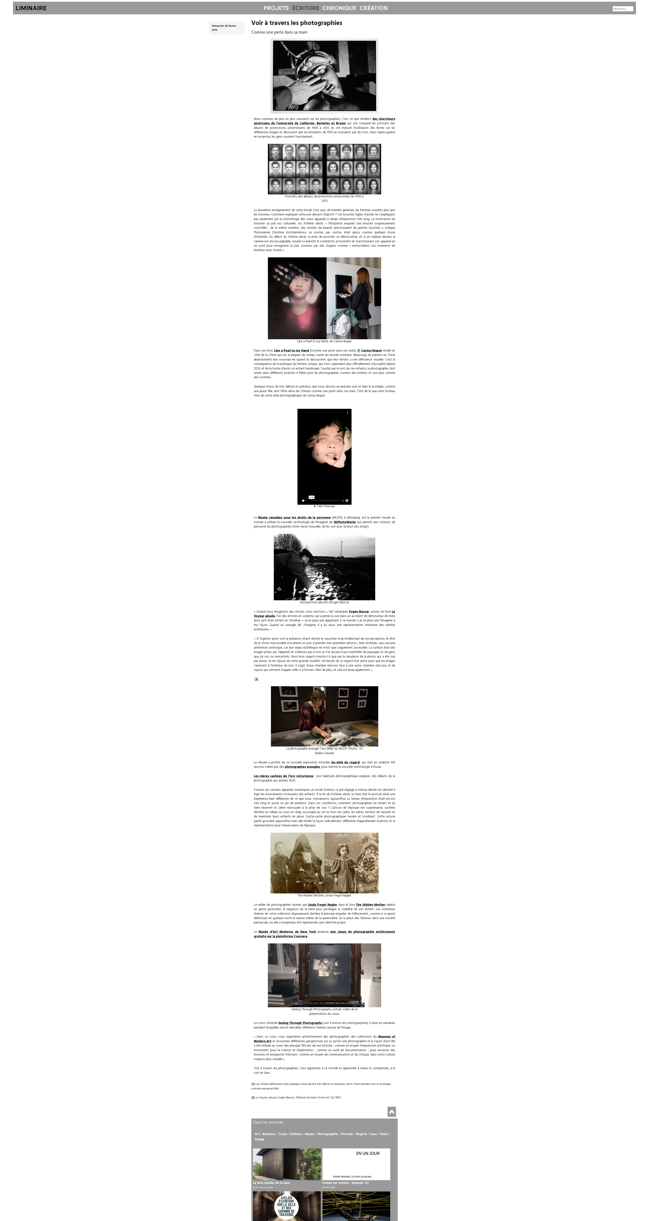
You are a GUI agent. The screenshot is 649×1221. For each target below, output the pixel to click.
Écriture (305, 8)
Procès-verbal (328, 1187)
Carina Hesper (371, 350)
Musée (310, 1134)
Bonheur (269, 1134)
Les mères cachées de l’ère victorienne (283, 776)
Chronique (339, 8)
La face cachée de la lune (271, 1183)
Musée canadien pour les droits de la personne (294, 517)
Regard (361, 1134)
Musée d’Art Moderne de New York (287, 931)
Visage (259, 1139)
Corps (283, 1134)
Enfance (296, 1134)
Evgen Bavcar (359, 611)
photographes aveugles (302, 766)
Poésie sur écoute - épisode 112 (345, 1183)
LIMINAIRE (31, 8)
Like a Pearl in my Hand (291, 350)
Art (257, 1134)
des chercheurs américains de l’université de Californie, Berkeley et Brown (324, 121)
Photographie (328, 1134)
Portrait (347, 1134)
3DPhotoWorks (345, 522)
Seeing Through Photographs (300, 1023)
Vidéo (384, 1134)
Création (374, 8)
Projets (276, 8)
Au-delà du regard (345, 762)
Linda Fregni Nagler (322, 904)
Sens (373, 1134)
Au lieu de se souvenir (263, 1187)
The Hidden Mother (371, 904)
